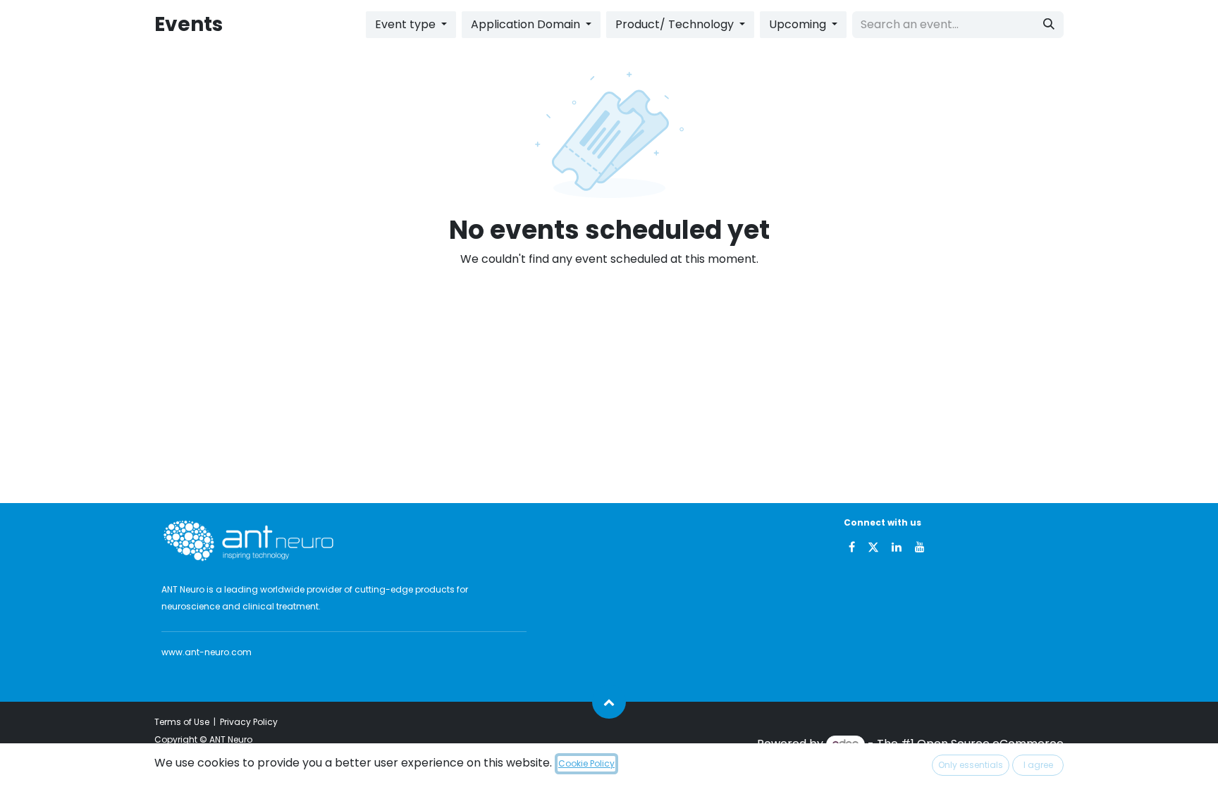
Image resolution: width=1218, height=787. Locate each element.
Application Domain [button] (527, 24)
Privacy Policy (249, 722)
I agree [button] (1038, 765)
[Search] (1049, 24)
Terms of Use (181, 722)
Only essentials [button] (970, 765)
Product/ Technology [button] (676, 24)
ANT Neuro (230, 739)
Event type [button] (406, 24)
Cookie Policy (586, 763)
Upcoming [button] (799, 24)
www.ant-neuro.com (206, 652)
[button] (609, 702)
